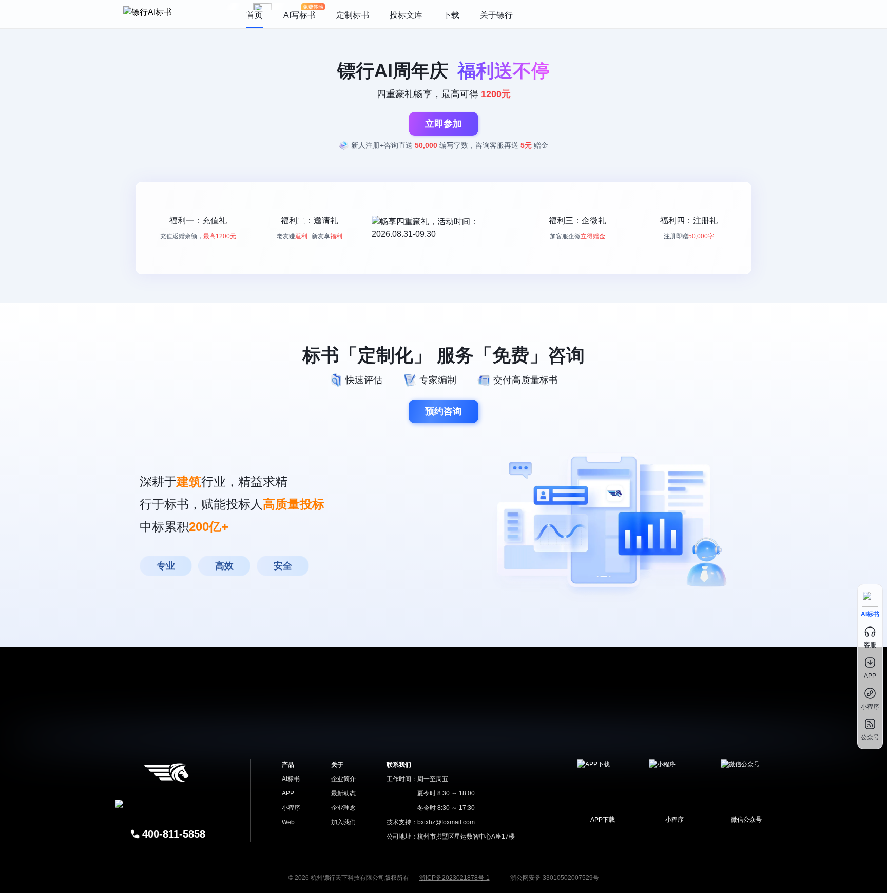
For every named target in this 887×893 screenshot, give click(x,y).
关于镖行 (496, 15)
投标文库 (406, 15)
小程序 (291, 807)
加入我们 (343, 822)
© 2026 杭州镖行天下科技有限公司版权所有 (348, 877)
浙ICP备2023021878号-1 (454, 877)
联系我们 (399, 764)
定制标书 (352, 15)
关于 (337, 764)
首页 (254, 15)
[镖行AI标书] (174, 14)
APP (288, 793)
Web (288, 822)
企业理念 (343, 807)
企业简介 (343, 779)
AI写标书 (299, 15)
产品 (288, 764)
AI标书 (291, 779)
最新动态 (343, 793)
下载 (451, 15)
